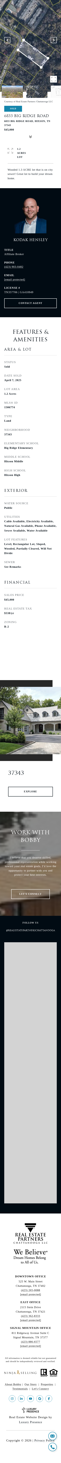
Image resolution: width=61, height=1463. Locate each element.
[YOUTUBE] (30, 1398)
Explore (30, 791)
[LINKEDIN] (21, 1398)
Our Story (31, 1384)
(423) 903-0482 (13, 266)
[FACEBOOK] (48, 1398)
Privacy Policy (44, 1440)
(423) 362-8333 (30, 1316)
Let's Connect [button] (30, 894)
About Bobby (13, 1384)
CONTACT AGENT (30, 303)
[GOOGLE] (39, 1398)
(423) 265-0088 (30, 1290)
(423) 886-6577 (30, 1341)
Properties (47, 1384)
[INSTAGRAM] (12, 1398)
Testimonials (20, 1388)
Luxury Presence (30, 1422)
